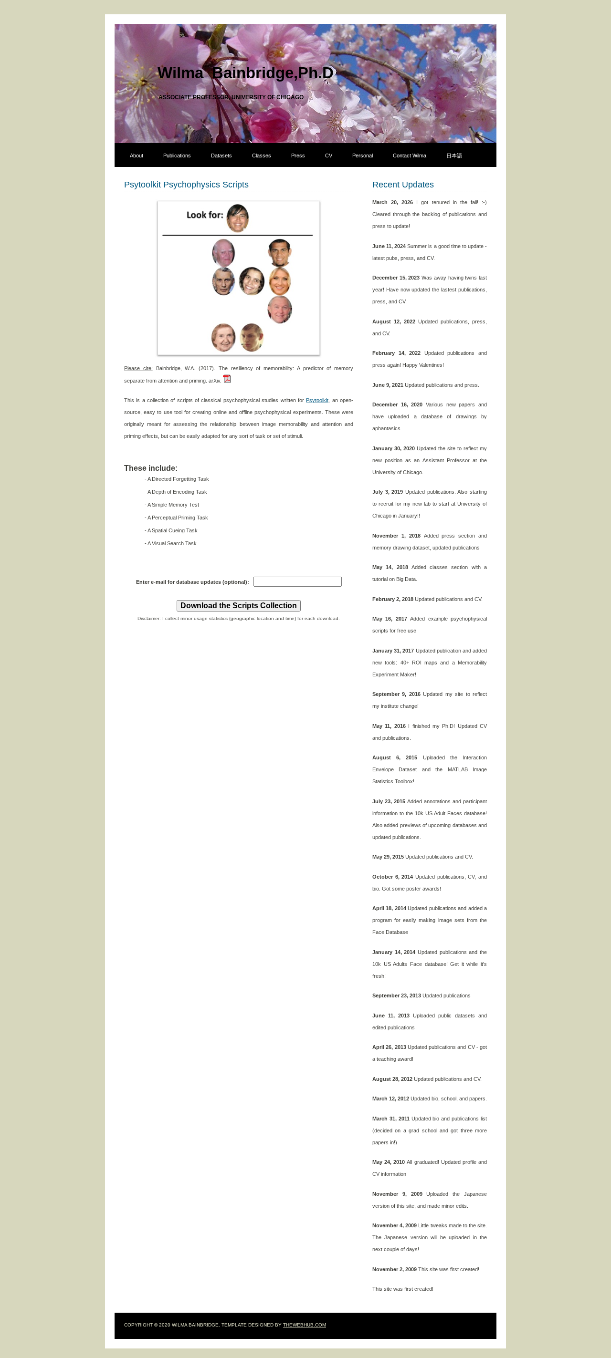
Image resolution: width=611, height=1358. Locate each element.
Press (298, 155)
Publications (177, 155)
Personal (362, 155)
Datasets (221, 155)
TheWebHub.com (304, 1324)
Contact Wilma (409, 155)
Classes (261, 155)
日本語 (454, 155)
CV (328, 155)
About (136, 155)
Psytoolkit (317, 400)
